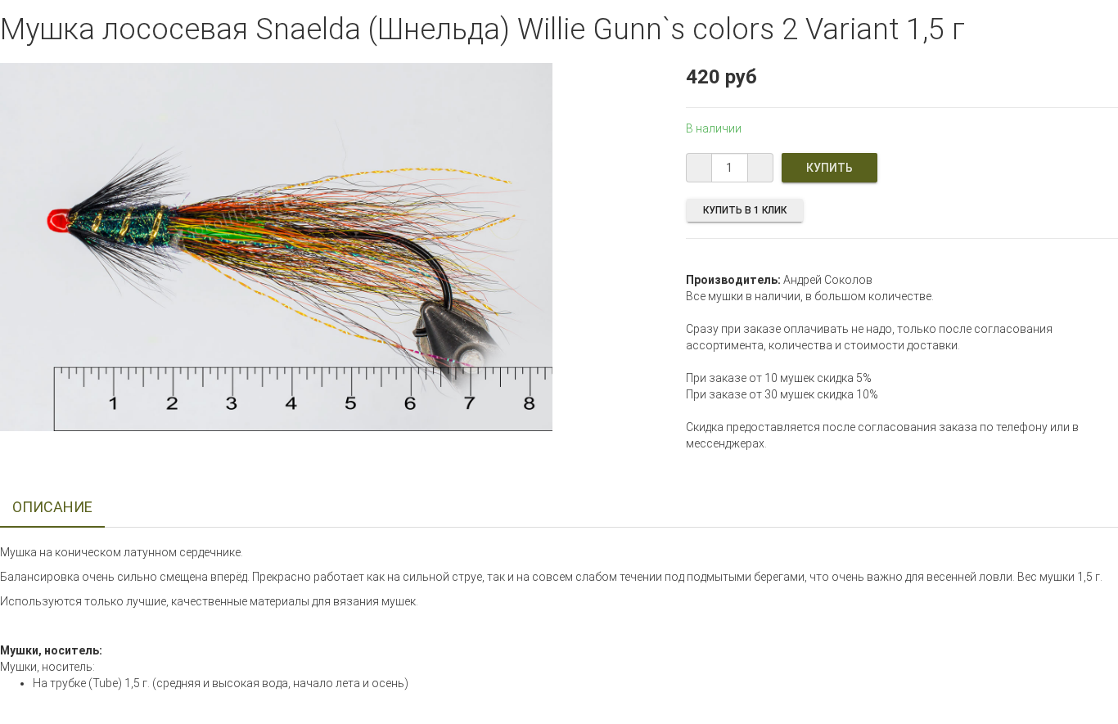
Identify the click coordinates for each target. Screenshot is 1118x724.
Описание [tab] (52, 506)
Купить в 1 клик (745, 210)
